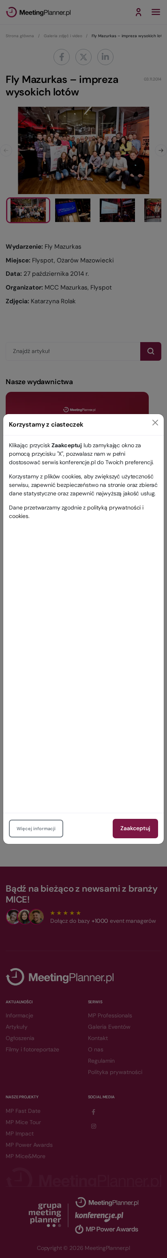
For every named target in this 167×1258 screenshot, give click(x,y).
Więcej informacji (36, 828)
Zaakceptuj (135, 828)
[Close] (155, 422)
